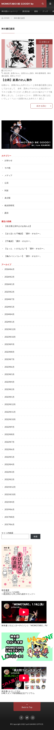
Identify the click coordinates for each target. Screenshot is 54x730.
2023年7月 (9, 359)
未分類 (7, 198)
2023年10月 (10, 337)
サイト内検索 (7, 533)
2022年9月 (9, 427)
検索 (36, 536)
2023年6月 (9, 367)
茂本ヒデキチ (15, 76)
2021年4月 (9, 502)
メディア (8, 175)
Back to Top (27, 707)
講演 (6, 213)
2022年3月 (9, 472)
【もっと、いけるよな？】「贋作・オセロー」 (24, 248)
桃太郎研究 (9, 205)
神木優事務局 (40, 73)
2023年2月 (9, 389)
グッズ (45, 11)
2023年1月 (9, 397)
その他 (7, 168)
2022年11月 (10, 412)
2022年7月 (9, 442)
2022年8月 (9, 434)
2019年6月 (9, 509)
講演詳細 (26, 11)
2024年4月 (9, 314)
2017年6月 (9, 524)
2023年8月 (9, 352)
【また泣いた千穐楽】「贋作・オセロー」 (23, 233)
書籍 (36, 11)
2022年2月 (9, 479)
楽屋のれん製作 (27, 73)
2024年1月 (9, 322)
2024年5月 (9, 307)
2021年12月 (10, 487)
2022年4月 (9, 464)
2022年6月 (9, 449)
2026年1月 (9, 284)
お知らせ (46, 42)
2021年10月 (10, 494)
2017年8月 (9, 517)
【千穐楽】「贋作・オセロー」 (18, 241)
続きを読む (41, 106)
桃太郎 (6, 73)
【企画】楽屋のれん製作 (17, 79)
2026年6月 (9, 269)
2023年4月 (9, 382)
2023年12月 (10, 329)
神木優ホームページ (10, 11)
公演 (6, 183)
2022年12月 (10, 404)
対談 (6, 190)
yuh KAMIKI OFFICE (34, 724)
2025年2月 (9, 292)
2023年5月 (9, 374)
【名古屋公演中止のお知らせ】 (18, 226)
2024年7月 (9, 299)
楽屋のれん (15, 73)
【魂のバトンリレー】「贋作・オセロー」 (23, 256)
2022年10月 (10, 419)
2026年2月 (9, 277)
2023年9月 (9, 344)
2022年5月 (9, 457)
